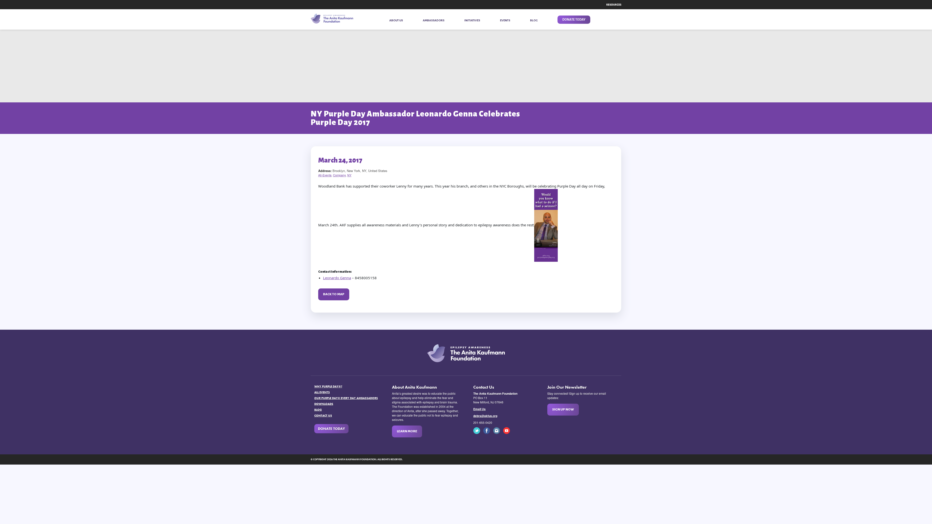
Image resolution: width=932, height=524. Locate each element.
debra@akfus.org (485, 416)
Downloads (323, 404)
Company (339, 175)
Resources (613, 4)
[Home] (332, 18)
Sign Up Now (563, 409)
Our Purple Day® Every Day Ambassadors (346, 398)
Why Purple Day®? (328, 386)
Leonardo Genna (337, 277)
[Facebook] (487, 430)
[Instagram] (497, 430)
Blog (318, 410)
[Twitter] (478, 430)
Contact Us (323, 416)
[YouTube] (507, 430)
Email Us (479, 409)
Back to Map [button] (333, 294)
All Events (322, 392)
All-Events (325, 175)
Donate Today (331, 428)
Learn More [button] (407, 431)
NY (349, 175)
